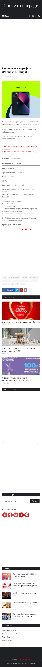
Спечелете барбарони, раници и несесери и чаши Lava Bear (25, 615)
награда (24, 278)
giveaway (6, 284)
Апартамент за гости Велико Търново (14, 634)
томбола (34, 281)
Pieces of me (6, 637)
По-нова (6, 443)
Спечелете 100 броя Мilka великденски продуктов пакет (17, 379)
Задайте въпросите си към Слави (25, 593)
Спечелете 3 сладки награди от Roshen (21, 322)
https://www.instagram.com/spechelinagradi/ (19, 151)
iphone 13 (15, 284)
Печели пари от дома (9, 630)
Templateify (16, 664)
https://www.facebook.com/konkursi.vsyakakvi (19, 146)
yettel (23, 284)
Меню (6, 16)
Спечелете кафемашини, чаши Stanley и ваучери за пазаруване (25, 584)
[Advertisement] (21, 45)
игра (4, 278)
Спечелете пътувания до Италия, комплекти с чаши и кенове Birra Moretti (25, 605)
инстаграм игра (14, 278)
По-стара (36, 443)
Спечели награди (21, 5)
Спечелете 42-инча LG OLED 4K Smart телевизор (25, 575)
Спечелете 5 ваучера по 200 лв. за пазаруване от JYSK (18, 349)
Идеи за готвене (7, 640)
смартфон (6, 281)
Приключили (34, 278)
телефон (25, 281)
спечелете (16, 281)
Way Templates (31, 664)
